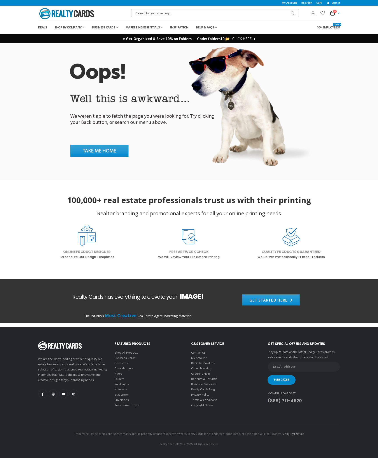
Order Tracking (201, 368)
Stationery (122, 395)
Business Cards (103, 27)
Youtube (63, 394)
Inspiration (179, 27)
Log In (336, 3)
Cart (319, 3)
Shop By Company (67, 27)
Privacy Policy (200, 395)
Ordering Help (200, 374)
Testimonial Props (127, 405)
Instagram (73, 394)
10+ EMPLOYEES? (328, 26)
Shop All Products (126, 352)
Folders (119, 379)
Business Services (203, 384)
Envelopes (122, 400)
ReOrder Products (203, 363)
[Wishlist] (322, 13)
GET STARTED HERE (269, 300)
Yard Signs (122, 384)
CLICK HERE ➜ (243, 38)
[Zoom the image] (189, 46)
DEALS (42, 27)
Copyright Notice (202, 405)
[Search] (292, 13)
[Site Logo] (66, 13)
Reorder (306, 3)
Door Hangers (124, 368)
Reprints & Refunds (204, 379)
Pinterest (53, 394)
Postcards (121, 363)
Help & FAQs (205, 27)
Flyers (118, 374)
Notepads (121, 389)
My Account (289, 3)
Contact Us (198, 352)
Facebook (42, 394)
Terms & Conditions (204, 400)
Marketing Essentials (143, 27)
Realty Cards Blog (203, 389)
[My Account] (313, 13)
